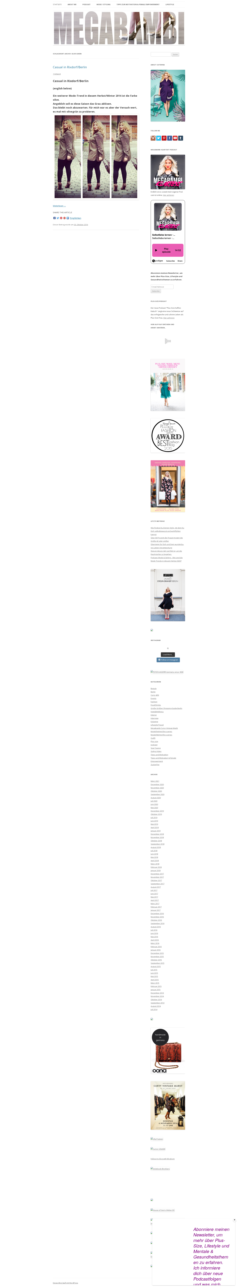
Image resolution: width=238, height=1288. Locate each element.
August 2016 (156, 926)
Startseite (57, 4)
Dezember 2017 (157, 874)
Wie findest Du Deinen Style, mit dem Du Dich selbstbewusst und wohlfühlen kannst (167, 531)
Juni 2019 (154, 821)
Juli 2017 (154, 890)
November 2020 (157, 788)
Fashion (154, 701)
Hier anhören (168, 195)
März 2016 (155, 943)
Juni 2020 (154, 804)
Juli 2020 (154, 801)
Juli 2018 (154, 850)
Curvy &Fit (155, 695)
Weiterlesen (59, 205)
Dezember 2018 (157, 834)
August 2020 (156, 797)
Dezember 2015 (157, 953)
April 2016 (155, 940)
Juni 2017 (154, 893)
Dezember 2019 (157, 811)
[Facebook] (54, 218)
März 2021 (155, 781)
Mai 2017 (154, 897)
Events (153, 698)
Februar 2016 (156, 946)
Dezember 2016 (157, 913)
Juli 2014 (154, 1009)
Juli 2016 (154, 930)
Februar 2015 (156, 986)
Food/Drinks (156, 705)
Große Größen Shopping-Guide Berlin (166, 708)
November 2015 (157, 956)
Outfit (153, 738)
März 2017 (155, 903)
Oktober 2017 (156, 880)
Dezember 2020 (157, 784)
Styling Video (156, 751)
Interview (154, 718)
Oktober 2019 (156, 814)
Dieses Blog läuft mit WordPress (65, 1283)
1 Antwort (57, 74)
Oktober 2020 (156, 791)
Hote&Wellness (157, 711)
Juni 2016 (154, 933)
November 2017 (157, 877)
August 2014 (156, 1006)
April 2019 (155, 827)
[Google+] (64, 218)
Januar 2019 (155, 831)
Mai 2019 (154, 824)
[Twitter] (58, 218)
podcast (154, 744)
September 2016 (157, 923)
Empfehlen (75, 218)
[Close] (234, 1220)
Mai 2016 (154, 936)
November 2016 (157, 917)
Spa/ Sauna (156, 748)
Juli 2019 (154, 817)
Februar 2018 (156, 867)
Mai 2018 (154, 857)
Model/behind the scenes (161, 731)
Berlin (153, 692)
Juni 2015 (154, 973)
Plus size (154, 741)
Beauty (154, 688)
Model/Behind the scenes (161, 735)
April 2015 (155, 979)
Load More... (168, 654)
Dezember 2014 (157, 993)
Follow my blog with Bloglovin (163, 1159)
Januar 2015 (155, 989)
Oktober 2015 (156, 960)
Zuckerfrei (155, 764)
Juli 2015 (154, 970)
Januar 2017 (155, 910)
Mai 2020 (154, 807)
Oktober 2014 (156, 999)
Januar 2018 (155, 870)
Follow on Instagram (169, 660)
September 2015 (157, 963)
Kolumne (154, 721)
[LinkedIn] (67, 218)
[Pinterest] (61, 218)
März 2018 (155, 864)
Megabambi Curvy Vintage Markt (164, 728)
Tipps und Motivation (159, 754)
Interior (154, 715)
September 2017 (157, 883)
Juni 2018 (154, 854)
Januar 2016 (155, 950)
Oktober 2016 (156, 920)
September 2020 (157, 794)
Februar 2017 (156, 907)
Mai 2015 (154, 976)
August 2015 (156, 966)
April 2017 (155, 900)
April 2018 (155, 860)
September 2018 (157, 844)
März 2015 (155, 983)
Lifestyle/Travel (157, 725)
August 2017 (156, 887)
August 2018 (156, 847)
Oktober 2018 (156, 840)
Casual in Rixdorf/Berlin (70, 67)
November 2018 (157, 837)
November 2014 (157, 996)
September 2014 (157, 1003)
